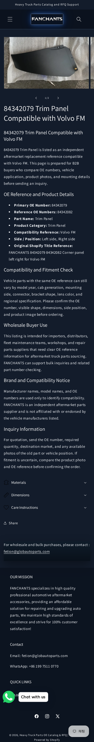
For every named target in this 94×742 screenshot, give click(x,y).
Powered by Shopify (47, 740)
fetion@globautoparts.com (27, 551)
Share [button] (13, 523)
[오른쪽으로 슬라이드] (58, 98)
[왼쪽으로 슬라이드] (36, 98)
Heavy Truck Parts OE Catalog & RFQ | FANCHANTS (52, 735)
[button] (10, 19)
